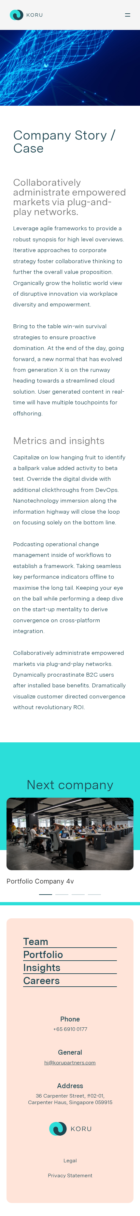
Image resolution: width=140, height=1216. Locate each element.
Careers (41, 980)
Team (35, 941)
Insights (42, 967)
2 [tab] (58, 897)
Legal (70, 1160)
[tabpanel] (70, 845)
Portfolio (43, 954)
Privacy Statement (70, 1175)
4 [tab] (91, 897)
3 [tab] (75, 897)
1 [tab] (42, 897)
